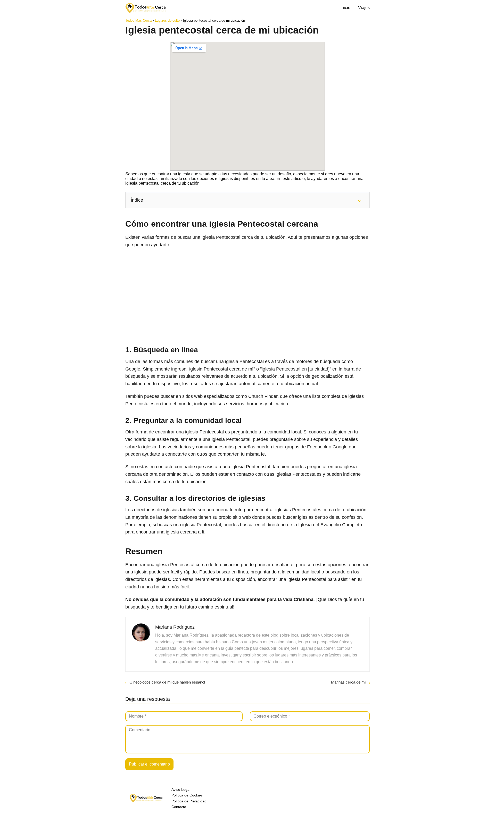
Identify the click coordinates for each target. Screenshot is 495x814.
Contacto (178, 807)
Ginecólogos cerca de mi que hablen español (167, 682)
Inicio (345, 7)
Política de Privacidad (189, 801)
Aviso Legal (180, 789)
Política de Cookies (187, 795)
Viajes (364, 7)
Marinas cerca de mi (348, 682)
